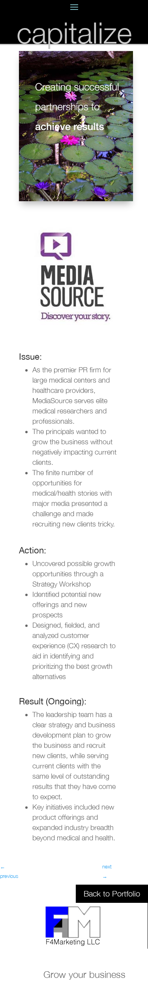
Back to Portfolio (112, 893)
